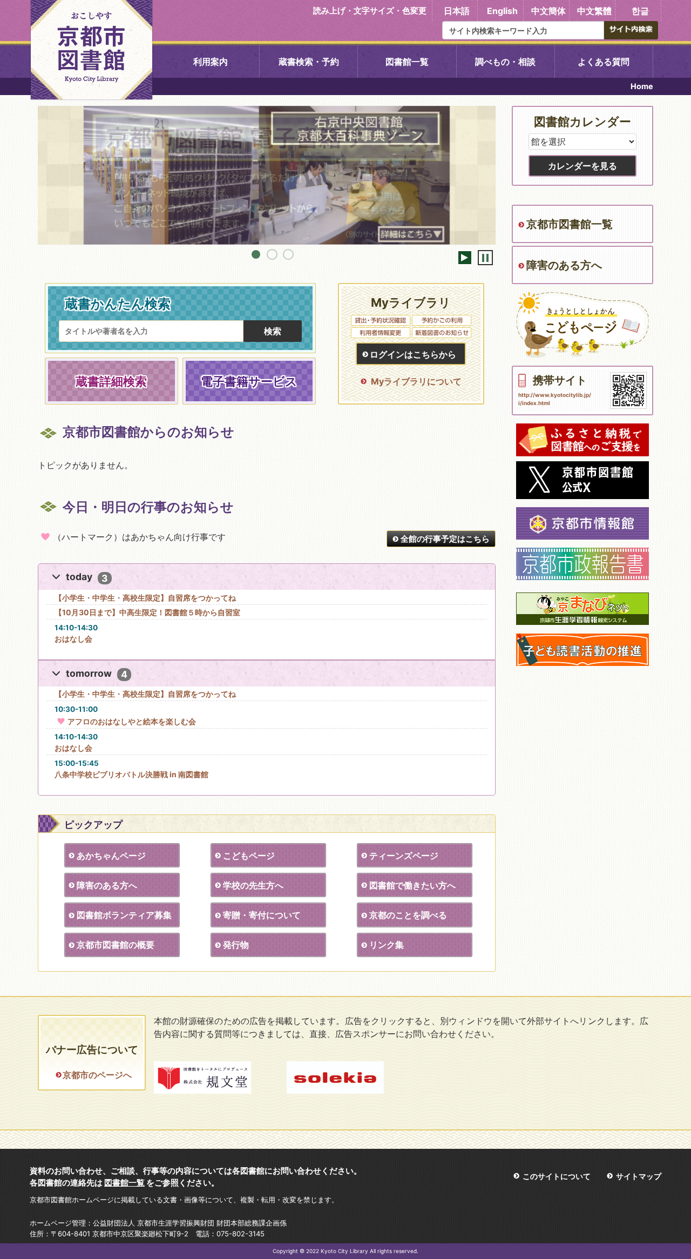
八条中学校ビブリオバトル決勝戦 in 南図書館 (131, 774)
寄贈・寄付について (262, 915)
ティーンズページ (403, 855)
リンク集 (386, 944)
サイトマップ (638, 1176)
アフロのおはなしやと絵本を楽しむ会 (131, 721)
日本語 (457, 10)
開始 (464, 257)
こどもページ (249, 855)
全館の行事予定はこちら (445, 539)
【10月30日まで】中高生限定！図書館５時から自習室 (147, 612)
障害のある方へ (107, 885)
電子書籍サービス (249, 381)
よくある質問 (603, 61)
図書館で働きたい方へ (412, 885)
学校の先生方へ (253, 885)
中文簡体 (548, 10)
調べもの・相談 (505, 61)
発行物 (236, 944)
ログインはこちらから (413, 354)
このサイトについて (557, 1176)
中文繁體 (594, 10)
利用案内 (210, 61)
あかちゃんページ (111, 855)
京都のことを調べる (408, 915)
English (502, 10)
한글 (640, 10)
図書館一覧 (407, 61)
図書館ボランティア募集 (124, 915)
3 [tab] (288, 254)
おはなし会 (73, 638)
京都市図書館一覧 (569, 224)
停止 (485, 257)
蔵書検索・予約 (309, 61)
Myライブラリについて (416, 381)
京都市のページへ (97, 1074)
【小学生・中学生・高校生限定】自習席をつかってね (145, 597)
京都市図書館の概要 (115, 944)
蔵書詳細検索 (111, 381)
